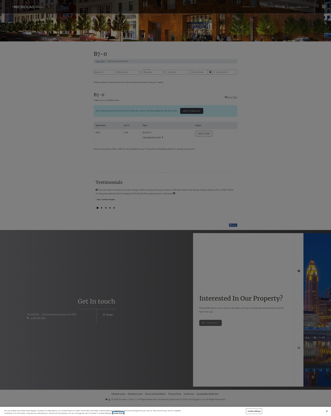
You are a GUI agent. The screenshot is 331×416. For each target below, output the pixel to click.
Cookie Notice (118, 413)
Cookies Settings (254, 411)
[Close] (327, 411)
